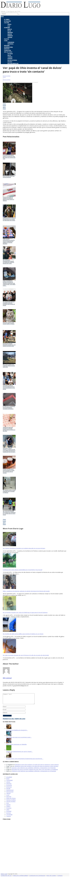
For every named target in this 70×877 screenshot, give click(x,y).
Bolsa (9, 30)
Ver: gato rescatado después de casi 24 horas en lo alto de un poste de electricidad (26, 655)
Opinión (10, 58)
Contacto (59, 875)
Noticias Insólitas (13, 63)
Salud (9, 55)
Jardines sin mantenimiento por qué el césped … (19, 751)
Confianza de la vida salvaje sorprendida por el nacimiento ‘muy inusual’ (22, 570)
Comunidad (11, 42)
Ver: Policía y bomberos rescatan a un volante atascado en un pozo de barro (24, 548)
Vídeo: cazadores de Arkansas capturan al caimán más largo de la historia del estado (26, 591)
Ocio (9, 26)
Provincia (10, 43)
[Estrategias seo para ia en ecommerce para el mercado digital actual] (8, 735)
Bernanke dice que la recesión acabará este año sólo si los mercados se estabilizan (35, 769)
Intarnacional (8, 47)
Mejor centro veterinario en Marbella (16, 744)
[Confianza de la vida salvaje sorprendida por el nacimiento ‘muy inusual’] (35, 560)
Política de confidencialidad (20, 875)
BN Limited (7, 678)
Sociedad (10, 53)
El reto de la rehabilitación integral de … (17, 730)
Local (6, 40)
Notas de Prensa (12, 60)
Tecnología (7, 50)
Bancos (10, 29)
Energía (10, 34)
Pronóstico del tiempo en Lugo (14, 719)
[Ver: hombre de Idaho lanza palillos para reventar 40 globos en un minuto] (35, 625)
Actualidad (7, 21)
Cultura (6, 22)
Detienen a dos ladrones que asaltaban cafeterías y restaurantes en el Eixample (34, 768)
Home (4, 77)
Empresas (10, 32)
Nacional (7, 45)
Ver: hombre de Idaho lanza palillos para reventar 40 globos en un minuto (23, 634)
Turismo (10, 56)
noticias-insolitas (10, 801)
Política (6, 39)
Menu (2, 16)
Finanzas (10, 35)
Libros (9, 24)
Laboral (10, 37)
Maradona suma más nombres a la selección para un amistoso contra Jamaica (37, 764)
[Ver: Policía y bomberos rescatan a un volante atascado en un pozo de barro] (35, 539)
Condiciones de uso (6, 875)
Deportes (6, 48)
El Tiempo (6, 19)
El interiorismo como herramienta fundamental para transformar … (24, 758)
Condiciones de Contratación (37, 875)
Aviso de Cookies (51, 875)
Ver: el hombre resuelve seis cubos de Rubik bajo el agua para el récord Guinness (25, 612)
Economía (7, 27)
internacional (9, 791)
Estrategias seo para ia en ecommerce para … (19, 737)
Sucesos (10, 61)
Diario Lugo (4, 874)
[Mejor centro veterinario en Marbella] (8, 743)
